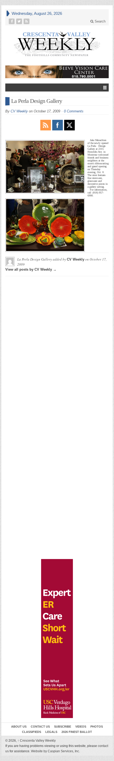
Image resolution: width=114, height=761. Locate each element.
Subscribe (62, 726)
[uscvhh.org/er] (57, 638)
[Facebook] (12, 21)
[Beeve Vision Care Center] (57, 71)
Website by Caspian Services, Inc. (55, 751)
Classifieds (31, 731)
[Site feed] (27, 21)
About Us (19, 726)
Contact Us (40, 726)
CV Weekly (19, 111)
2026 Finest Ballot (77, 731)
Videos (80, 726)
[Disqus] (57, 346)
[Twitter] (19, 21)
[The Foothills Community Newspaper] (57, 44)
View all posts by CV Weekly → (30, 269)
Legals (51, 731)
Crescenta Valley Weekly (36, 740)
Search (100, 21)
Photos (96, 726)
